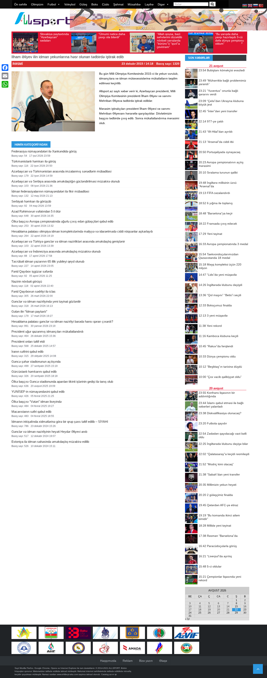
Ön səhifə (20, 4)
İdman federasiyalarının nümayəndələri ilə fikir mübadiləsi (50, 191)
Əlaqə (163, 660)
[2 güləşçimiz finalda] (191, 498)
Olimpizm (37, 4)
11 (200, 606)
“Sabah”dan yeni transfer (219, 474)
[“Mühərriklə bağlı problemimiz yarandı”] (191, 84)
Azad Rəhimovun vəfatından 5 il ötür (36, 211)
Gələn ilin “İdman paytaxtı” (29, 311)
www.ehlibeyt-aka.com (67, 674)
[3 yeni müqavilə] (191, 319)
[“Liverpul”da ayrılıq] (191, 560)
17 (190, 609)
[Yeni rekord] (191, 329)
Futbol (52, 4)
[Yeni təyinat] (191, 237)
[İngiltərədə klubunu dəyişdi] (191, 288)
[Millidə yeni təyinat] (191, 529)
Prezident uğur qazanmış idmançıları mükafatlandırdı (47, 331)
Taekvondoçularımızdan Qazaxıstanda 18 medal (218, 256)
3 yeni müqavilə (213, 315)
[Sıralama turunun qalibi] (191, 176)
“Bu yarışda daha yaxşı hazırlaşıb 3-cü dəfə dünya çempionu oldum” (229, 38)
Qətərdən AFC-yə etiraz (218, 505)
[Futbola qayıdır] (191, 427)
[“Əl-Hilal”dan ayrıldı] (191, 135)
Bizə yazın (146, 660)
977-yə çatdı (211, 121)
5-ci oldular (210, 566)
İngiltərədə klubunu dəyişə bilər (223, 443)
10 (190, 606)
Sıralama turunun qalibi (218, 172)
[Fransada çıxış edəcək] (191, 227)
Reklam (128, 660)
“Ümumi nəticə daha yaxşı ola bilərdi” (111, 35)
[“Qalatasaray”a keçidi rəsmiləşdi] (191, 457)
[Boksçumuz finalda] (191, 309)
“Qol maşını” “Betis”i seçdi (220, 295)
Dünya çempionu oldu (217, 356)
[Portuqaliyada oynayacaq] (191, 155)
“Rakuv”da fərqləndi (216, 346)
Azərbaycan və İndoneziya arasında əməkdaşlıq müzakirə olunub (56, 251)
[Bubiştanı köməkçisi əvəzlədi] (191, 74)
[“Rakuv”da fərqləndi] (191, 350)
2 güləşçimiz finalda (216, 495)
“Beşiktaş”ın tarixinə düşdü (220, 366)
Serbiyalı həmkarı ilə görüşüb (31, 201)
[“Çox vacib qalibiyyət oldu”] (191, 380)
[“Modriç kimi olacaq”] (191, 468)
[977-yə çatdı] (191, 125)
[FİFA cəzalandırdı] (191, 196)
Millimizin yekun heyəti (217, 484)
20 (218, 609)
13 (218, 606)
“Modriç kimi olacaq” (216, 464)
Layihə (149, 4)
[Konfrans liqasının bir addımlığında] (191, 396)
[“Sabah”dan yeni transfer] (191, 478)
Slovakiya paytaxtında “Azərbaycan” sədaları (54, 37)
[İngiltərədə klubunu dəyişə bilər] (191, 447)
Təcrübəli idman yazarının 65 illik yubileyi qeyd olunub (47, 261)
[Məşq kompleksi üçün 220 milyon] (191, 268)
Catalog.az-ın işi (109, 674)
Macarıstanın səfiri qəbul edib (31, 411)
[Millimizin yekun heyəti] (191, 488)
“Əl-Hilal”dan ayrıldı (216, 131)
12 (209, 606)
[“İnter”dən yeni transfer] (191, 114)
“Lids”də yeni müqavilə (218, 274)
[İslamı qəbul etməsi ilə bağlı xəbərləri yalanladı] (191, 406)
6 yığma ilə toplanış (216, 203)
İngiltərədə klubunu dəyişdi (220, 285)
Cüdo (105, 4)
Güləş (83, 4)
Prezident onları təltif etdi (28, 341)
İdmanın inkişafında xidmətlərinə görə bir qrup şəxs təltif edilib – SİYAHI (59, 421)
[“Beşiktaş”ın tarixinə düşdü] (191, 370)
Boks (94, 4)
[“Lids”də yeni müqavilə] (191, 278)
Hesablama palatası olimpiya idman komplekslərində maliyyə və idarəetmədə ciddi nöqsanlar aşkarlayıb (82, 231)
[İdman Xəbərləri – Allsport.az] (44, 28)
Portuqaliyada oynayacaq (219, 152)
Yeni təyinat (210, 233)
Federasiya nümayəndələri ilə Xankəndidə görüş (44, 151)
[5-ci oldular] (191, 570)
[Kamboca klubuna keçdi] (191, 339)
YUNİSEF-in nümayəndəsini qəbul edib (37, 391)
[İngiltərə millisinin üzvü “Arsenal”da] (191, 186)
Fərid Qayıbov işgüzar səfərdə (32, 271)
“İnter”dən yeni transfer (218, 111)
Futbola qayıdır (213, 423)
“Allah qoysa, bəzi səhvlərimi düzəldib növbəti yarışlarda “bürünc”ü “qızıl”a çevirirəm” (169, 40)
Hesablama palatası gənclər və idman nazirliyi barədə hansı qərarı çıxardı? (62, 321)
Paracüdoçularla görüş (218, 546)
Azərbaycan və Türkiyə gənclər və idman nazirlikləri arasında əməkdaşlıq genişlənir (68, 241)
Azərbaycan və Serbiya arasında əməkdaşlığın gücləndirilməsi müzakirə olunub (65, 181)
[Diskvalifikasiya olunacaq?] (191, 416)
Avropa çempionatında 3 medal (223, 244)
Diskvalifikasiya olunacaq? (220, 413)
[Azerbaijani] (245, 5)
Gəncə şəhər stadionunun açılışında (35, 361)
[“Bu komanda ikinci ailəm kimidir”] (191, 519)
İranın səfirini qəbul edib (27, 351)
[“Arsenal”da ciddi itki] (191, 145)
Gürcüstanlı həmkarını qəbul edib (34, 371)
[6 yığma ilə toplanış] (191, 206)
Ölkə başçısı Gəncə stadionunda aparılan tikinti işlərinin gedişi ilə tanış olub (62, 381)
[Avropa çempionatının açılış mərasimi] (191, 166)
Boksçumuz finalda (215, 305)
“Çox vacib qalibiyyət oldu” (220, 377)
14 (228, 606)
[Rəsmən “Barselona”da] (191, 539)
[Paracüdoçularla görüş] (191, 549)
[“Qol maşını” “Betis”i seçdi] (191, 298)
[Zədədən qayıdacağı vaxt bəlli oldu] (191, 437)
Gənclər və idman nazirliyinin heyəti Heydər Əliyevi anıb (49, 431)
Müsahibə (134, 4)
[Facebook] (5, 67)
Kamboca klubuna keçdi (218, 336)
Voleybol (69, 4)
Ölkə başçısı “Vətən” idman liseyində (36, 401)
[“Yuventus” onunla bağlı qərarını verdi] (191, 94)
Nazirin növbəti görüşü (26, 281)
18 (199, 609)
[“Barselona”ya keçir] (191, 217)
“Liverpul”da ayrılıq (215, 556)
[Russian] (255, 5)
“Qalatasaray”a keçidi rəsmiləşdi (224, 454)
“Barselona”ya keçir (216, 213)
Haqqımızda (108, 660)
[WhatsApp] (5, 84)
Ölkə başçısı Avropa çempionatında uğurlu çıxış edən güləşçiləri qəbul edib (62, 221)
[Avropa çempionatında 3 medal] (191, 247)
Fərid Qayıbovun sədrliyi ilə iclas (33, 291)
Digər (161, 4)
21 (228, 609)
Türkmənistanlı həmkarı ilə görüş (33, 161)
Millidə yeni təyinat (215, 525)
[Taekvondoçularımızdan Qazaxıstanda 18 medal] (191, 258)
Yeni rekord (210, 325)
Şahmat (118, 4)
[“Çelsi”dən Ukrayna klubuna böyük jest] (191, 104)
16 (244, 606)
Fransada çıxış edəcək (218, 223)
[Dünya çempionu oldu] (191, 360)
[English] (250, 5)
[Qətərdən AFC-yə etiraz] (191, 508)
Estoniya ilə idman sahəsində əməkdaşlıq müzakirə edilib (50, 441)
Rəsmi (18, 63)
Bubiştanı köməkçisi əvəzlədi (222, 70)
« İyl (187, 619)
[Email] (5, 76)
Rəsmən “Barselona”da (218, 535)
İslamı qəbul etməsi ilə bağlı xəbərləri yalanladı (221, 404)
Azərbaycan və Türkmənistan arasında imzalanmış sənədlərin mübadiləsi (61, 171)
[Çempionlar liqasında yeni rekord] (191, 580)
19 (209, 609)
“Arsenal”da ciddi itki (216, 141)
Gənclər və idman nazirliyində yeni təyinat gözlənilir (46, 301)
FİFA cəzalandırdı (214, 193)
